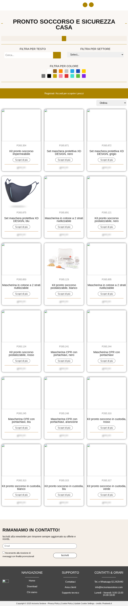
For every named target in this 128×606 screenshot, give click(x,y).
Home (32, 580)
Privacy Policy (54, 603)
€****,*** (21, 168)
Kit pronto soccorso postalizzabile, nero (107, 220)
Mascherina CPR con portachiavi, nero (64, 354)
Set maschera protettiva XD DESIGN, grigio (106, 153)
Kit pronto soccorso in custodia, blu (64, 487)
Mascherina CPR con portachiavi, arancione (64, 420)
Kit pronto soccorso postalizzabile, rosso (21, 354)
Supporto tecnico (70, 592)
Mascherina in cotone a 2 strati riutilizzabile (64, 220)
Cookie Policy (67, 603)
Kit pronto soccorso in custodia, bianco (21, 487)
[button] (85, 5)
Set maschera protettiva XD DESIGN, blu (21, 220)
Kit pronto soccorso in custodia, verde (106, 487)
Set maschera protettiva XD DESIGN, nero (64, 153)
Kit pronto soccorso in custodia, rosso (106, 420)
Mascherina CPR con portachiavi (106, 354)
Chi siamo (32, 592)
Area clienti (70, 587)
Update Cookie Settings (84, 603)
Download (32, 586)
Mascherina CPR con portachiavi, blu (21, 420)
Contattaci (70, 581)
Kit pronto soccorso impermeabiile (21, 153)
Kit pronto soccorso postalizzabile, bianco (64, 286)
